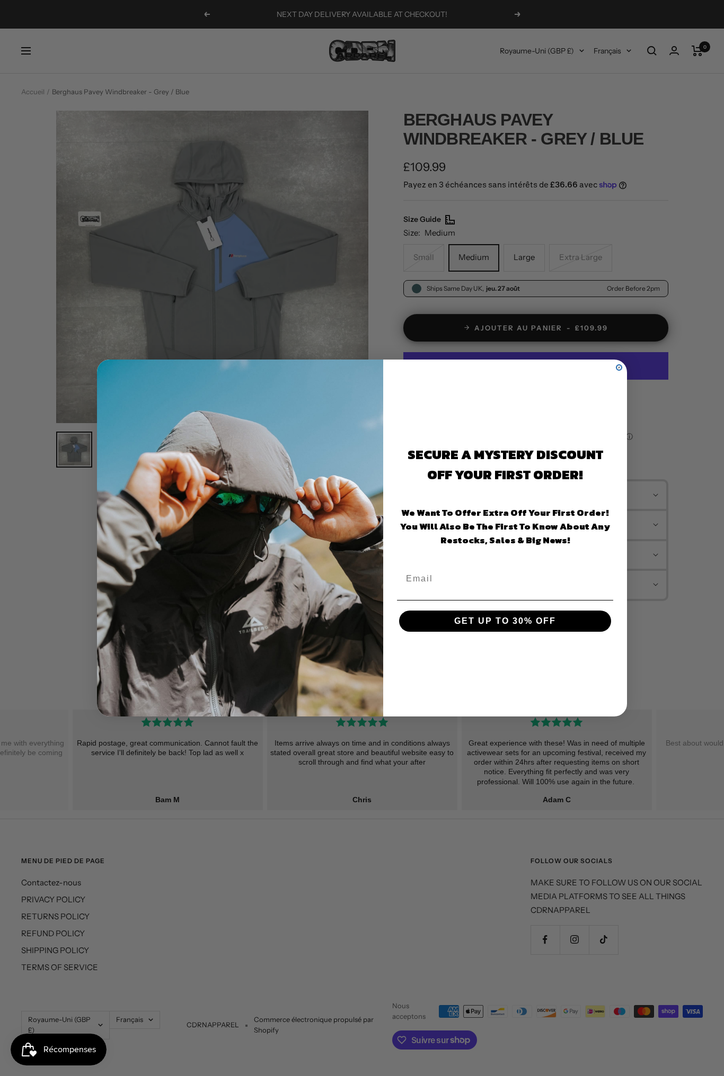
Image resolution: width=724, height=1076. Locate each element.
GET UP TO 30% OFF (505, 620)
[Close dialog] (619, 367)
